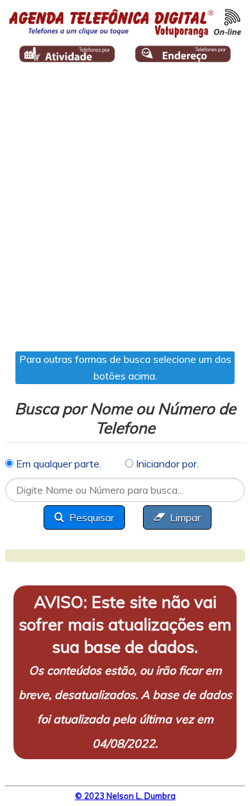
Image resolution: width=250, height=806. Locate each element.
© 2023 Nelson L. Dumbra (125, 796)
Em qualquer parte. (57, 463)
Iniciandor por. (166, 463)
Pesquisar (91, 517)
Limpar (185, 517)
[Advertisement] (125, 216)
